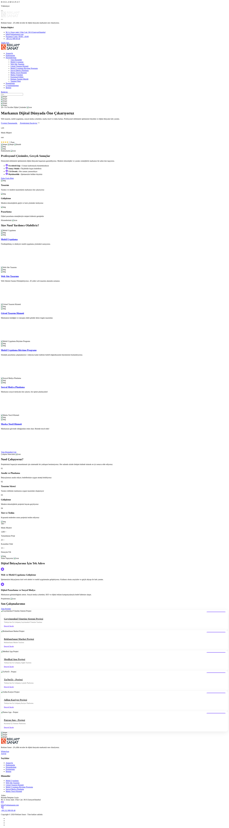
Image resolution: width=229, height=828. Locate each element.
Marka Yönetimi (16, 75)
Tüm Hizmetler (16, 60)
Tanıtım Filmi (15, 81)
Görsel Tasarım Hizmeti (19, 66)
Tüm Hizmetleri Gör (8, 452)
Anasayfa (9, 53)
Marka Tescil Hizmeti (18, 73)
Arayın (3, 754)
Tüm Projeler (6, 609)
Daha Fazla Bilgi (7, 178)
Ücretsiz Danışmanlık (9, 123)
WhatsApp (5, 751)
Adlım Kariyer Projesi (15, 699)
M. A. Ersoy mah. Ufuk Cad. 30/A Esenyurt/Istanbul (25, 32)
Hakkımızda (10, 55)
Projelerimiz (10, 83)
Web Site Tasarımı (17, 64)
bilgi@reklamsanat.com (14, 34)
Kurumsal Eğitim (16, 77)
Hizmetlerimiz (11, 58)
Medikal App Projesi (14, 659)
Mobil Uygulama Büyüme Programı (24, 68)
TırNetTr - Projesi (13, 679)
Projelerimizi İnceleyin (28, 123)
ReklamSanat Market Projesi (19, 639)
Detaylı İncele (9, 626)
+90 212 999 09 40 (13, 39)
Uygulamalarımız (12, 85)
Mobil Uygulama (16, 62)
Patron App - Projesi (14, 720)
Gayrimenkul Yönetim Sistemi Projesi (23, 618)
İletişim (8, 88)
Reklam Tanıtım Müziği (19, 79)
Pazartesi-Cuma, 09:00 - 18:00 (17, 37)
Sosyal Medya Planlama (19, 70)
